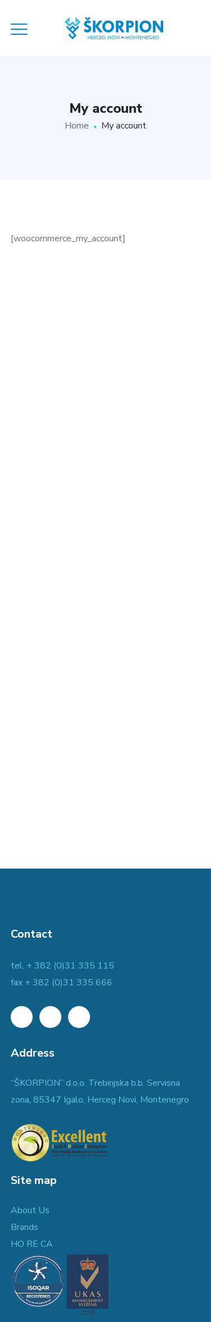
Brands (24, 1227)
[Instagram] (79, 1017)
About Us (30, 1210)
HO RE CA (32, 1244)
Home (77, 126)
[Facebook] (50, 1017)
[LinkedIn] (22, 1017)
